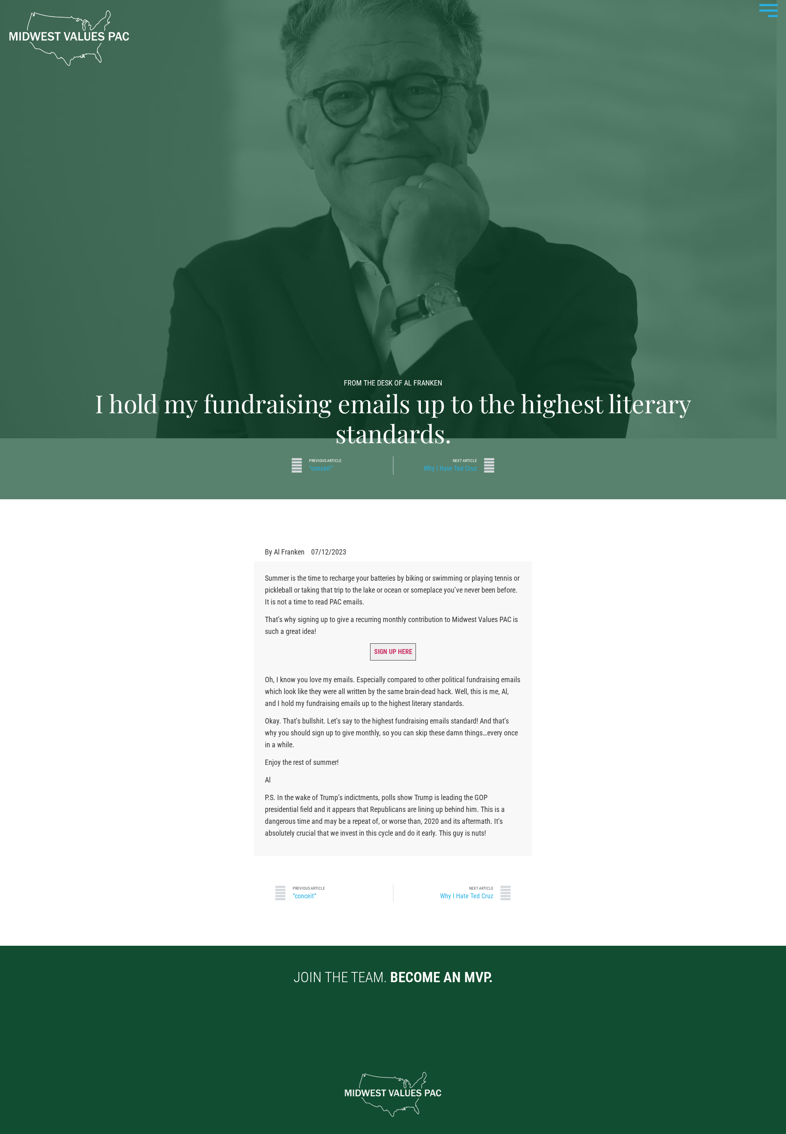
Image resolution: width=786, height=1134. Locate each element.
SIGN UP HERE (393, 652)
